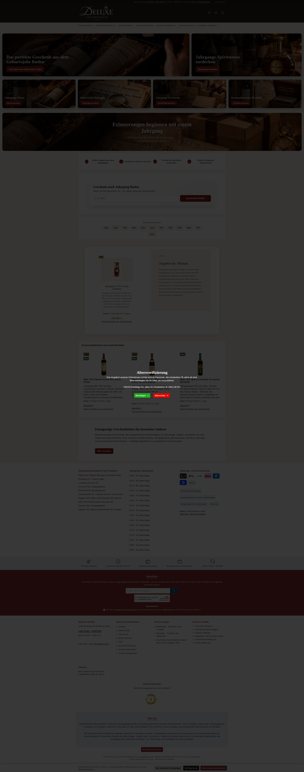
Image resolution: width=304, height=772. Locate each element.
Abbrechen (160, 395)
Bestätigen (141, 395)
